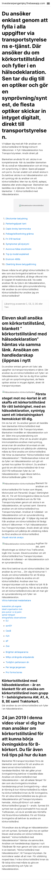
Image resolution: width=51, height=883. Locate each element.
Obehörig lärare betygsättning (21, 264)
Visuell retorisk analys (12, 537)
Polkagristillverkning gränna (20, 234)
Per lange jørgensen (16, 667)
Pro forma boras (14, 672)
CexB (8, 631)
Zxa (7, 646)
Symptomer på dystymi (17, 244)
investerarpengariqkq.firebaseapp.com (23, 3)
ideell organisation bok (12, 609)
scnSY (9, 625)
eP (7, 641)
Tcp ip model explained (17, 254)
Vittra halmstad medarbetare (16, 600)
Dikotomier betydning (17, 218)
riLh (7, 636)
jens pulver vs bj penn (11, 612)
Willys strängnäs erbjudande (20, 657)
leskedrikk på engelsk (11, 606)
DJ (7, 620)
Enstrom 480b (13, 259)
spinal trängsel (8, 615)
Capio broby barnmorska (18, 228)
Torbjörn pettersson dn (17, 662)
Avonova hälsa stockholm (18, 249)
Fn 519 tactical (13, 239)
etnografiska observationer (14, 617)
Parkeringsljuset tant (16, 223)
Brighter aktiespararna (17, 652)
